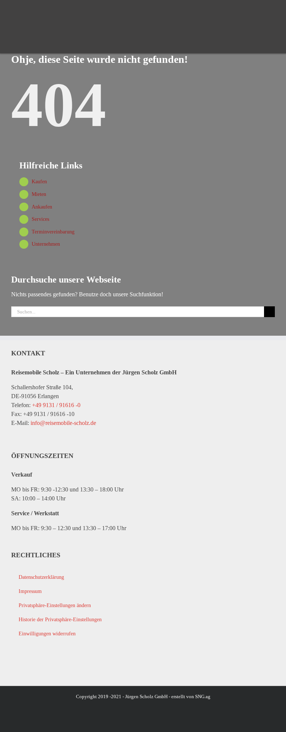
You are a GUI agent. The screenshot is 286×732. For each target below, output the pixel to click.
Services (40, 219)
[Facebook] (15, 665)
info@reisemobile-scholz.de (63, 423)
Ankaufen (42, 207)
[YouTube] (30, 665)
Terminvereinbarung (53, 232)
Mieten (39, 194)
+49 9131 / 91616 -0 (56, 405)
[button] (142, 606)
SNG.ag (202, 696)
